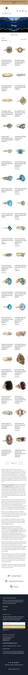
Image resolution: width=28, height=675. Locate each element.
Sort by (3, 38)
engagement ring (8, 486)
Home (12, 34)
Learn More (5, 606)
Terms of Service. (6, 629)
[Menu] (25, 10)
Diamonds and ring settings (7, 484)
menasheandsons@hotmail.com (10, 643)
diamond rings (14, 529)
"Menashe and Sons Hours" (18, 653)
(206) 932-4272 (6, 640)
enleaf (18, 669)
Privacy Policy (19, 628)
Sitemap (5, 609)
